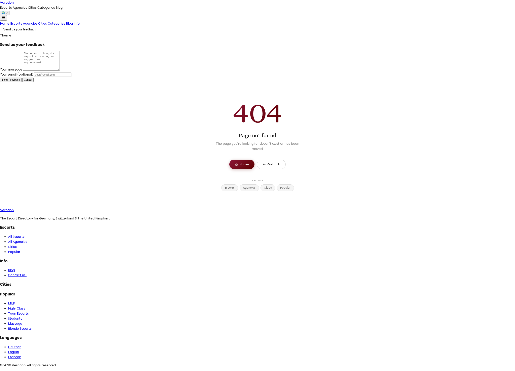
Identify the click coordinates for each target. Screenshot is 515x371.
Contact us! (17, 275)
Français (14, 357)
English (13, 352)
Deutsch (14, 347)
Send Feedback (11, 79)
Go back (273, 164)
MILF (11, 303)
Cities (32, 7)
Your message (11, 69)
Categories (46, 7)
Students (15, 318)
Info (77, 23)
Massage (15, 323)
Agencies (20, 7)
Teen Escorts (18, 313)
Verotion (7, 2)
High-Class (16, 308)
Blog (59, 7)
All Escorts (16, 236)
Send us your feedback (19, 29)
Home (4, 23)
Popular (285, 188)
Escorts (6, 7)
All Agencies (17, 241)
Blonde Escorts (20, 328)
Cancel (28, 79)
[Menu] (3, 18)
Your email (16, 74)
